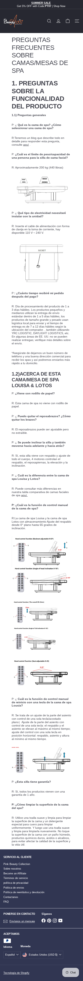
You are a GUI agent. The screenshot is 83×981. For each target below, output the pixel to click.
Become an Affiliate (14, 873)
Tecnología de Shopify (16, 972)
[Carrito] (67, 21)
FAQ (6, 901)
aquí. (24, 495)
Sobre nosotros (12, 868)
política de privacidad (15, 882)
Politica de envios (13, 887)
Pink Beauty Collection (16, 864)
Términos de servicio (15, 878)
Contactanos (10, 897)
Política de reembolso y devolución (23, 892)
